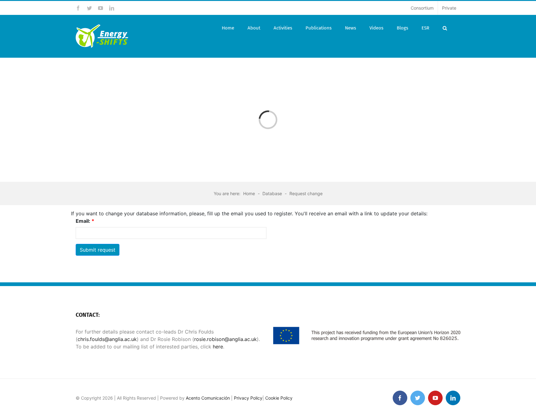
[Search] (445, 28)
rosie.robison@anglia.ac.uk (225, 339)
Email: (85, 221)
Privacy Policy (248, 398)
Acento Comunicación (208, 398)
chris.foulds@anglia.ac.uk (107, 339)
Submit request (97, 250)
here (217, 346)
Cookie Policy (279, 398)
